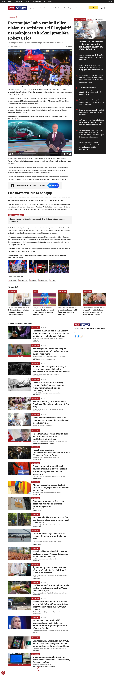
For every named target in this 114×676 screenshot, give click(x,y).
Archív (27, 1)
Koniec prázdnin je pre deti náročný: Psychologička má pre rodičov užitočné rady (51, 404)
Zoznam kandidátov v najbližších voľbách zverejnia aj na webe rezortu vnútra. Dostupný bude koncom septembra (50, 470)
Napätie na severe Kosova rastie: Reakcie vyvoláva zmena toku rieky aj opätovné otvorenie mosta (91, 67)
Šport (78, 8)
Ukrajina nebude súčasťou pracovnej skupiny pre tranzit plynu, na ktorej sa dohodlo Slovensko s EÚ (43, 311)
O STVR (103, 328)
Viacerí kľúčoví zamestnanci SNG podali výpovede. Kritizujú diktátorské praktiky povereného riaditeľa (19, 311)
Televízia (19, 1)
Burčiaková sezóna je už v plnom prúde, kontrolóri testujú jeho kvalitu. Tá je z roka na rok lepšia (51, 588)
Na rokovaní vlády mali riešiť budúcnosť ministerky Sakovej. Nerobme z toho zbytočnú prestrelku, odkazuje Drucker (50, 624)
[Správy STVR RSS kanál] (81, 337)
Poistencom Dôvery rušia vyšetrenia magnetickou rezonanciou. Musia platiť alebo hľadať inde (91, 45)
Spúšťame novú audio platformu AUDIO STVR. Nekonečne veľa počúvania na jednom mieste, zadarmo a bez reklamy (51, 643)
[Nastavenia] (67, 154)
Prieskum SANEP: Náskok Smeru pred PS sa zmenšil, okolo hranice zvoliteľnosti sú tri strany (50, 436)
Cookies (75, 333)
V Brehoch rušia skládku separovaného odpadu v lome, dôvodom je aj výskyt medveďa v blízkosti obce (91, 91)
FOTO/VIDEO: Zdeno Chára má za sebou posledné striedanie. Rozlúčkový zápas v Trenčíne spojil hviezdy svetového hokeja (91, 133)
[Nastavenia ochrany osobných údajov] (3, 673)
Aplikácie (97, 328)
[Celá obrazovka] (70, 154)
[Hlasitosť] (64, 154)
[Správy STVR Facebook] (75, 337)
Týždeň (100, 19)
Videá (81, 328)
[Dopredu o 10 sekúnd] (16, 154)
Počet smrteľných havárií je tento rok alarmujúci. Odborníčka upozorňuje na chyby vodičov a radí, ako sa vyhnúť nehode (50, 605)
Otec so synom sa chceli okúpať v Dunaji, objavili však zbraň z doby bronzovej (91, 57)
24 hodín (89, 19)
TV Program (37, 1)
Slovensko (47, 8)
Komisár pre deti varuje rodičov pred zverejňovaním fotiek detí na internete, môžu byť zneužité (51, 351)
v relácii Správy (50, 117)
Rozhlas (10, 1)
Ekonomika (62, 8)
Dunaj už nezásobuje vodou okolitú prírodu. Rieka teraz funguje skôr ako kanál (91, 112)
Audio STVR (48, 1)
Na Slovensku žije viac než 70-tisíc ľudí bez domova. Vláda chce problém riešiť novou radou (51, 520)
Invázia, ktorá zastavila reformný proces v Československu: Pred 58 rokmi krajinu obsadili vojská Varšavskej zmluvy (48, 386)
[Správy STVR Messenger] (78, 337)
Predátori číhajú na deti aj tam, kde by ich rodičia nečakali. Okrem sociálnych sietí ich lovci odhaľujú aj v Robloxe (51, 333)
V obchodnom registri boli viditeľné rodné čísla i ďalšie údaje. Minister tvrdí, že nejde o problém (51, 659)
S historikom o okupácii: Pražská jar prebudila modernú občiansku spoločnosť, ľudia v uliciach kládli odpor (51, 369)
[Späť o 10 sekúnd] (10, 154)
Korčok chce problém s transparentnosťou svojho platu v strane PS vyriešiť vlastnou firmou (51, 452)
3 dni (95, 19)
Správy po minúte (35, 8)
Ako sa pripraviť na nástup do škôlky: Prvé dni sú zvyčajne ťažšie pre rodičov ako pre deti (51, 487)
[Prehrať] (13, 154)
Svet (54, 8)
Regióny (71, 8)
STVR (3, 1)
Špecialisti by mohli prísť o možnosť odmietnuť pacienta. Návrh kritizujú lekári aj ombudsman (89, 145)
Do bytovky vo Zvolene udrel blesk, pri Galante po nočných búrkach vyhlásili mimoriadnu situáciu (91, 122)
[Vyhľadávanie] (104, 8)
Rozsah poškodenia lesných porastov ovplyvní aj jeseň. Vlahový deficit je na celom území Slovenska (50, 554)
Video (44, 327)
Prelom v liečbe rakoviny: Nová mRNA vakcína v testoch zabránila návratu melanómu (91, 102)
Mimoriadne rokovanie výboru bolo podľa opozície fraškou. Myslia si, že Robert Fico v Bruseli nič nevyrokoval (94, 311)
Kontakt (110, 1)
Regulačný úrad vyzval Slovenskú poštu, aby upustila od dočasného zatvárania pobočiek (48, 504)
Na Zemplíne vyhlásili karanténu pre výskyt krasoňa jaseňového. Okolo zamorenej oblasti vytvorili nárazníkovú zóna (91, 78)
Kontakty (76, 328)
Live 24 (92, 8)
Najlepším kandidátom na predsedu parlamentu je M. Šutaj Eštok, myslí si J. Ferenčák (67, 311)
